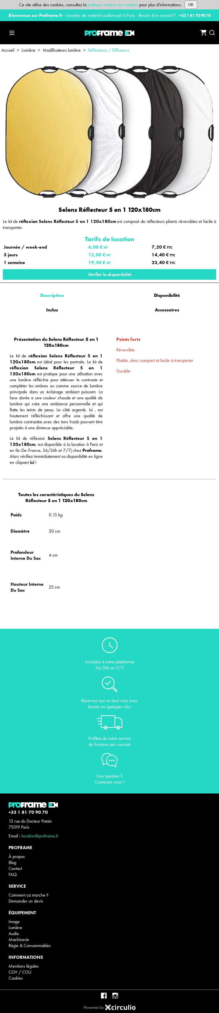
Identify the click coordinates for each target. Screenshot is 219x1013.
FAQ (13, 874)
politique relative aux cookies (113, 5)
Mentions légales (24, 966)
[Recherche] (212, 32)
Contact (15, 868)
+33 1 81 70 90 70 (195, 15)
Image (14, 922)
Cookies (16, 978)
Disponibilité (167, 295)
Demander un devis (26, 901)
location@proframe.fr (39, 836)
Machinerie (19, 939)
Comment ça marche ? (28, 895)
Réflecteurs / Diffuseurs (108, 50)
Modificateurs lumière (62, 50)
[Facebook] (104, 995)
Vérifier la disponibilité (109, 274)
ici (32, 462)
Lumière (28, 50)
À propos (17, 856)
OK (191, 5)
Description (52, 295)
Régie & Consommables (30, 945)
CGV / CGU (20, 972)
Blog (12, 862)
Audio (14, 934)
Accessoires (167, 310)
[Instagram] (115, 995)
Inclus (52, 310)
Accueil (7, 50)
